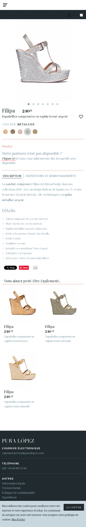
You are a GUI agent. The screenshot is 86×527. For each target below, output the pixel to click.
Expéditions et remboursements (51, 176)
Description (12, 176)
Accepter (73, 507)
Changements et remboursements (35, 14)
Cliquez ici (8, 158)
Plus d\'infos (18, 519)
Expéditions (9, 497)
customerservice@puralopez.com (23, 453)
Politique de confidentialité (18, 492)
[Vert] (12, 131)
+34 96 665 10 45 (17, 468)
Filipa (9, 326)
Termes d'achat (11, 488)
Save (25, 267)
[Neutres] (20, 131)
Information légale (13, 483)
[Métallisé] (5, 131)
